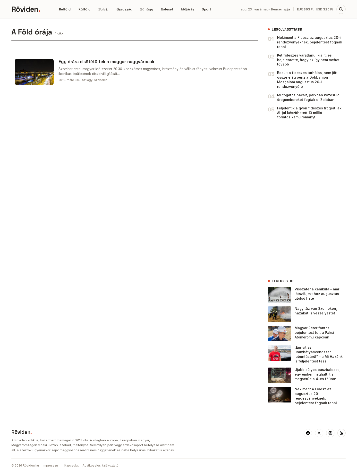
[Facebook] (308, 433)
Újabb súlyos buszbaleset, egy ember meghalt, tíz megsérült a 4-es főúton (317, 374)
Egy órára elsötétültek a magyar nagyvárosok (106, 61)
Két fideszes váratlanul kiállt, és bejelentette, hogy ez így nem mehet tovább (308, 59)
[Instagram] (330, 433)
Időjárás (187, 9)
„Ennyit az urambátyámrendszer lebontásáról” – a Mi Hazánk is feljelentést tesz (319, 354)
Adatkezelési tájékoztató (101, 465)
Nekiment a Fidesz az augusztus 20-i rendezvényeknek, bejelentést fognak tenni (309, 42)
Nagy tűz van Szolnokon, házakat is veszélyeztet (316, 310)
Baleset (167, 9)
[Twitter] (319, 433)
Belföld (65, 9)
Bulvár (103, 9)
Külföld (84, 9)
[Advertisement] (304, 199)
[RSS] (341, 433)
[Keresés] (341, 9)
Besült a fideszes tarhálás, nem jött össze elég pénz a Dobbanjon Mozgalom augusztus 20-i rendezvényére (307, 80)
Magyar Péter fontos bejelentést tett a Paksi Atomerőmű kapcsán (314, 332)
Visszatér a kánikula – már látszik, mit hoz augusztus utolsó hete (317, 293)
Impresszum (51, 465)
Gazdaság (124, 9)
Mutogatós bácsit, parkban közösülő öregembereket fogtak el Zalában (308, 97)
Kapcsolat (71, 465)
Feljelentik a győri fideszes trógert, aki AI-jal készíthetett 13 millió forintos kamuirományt (309, 112)
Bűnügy (146, 9)
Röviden (25, 9)
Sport (206, 9)
